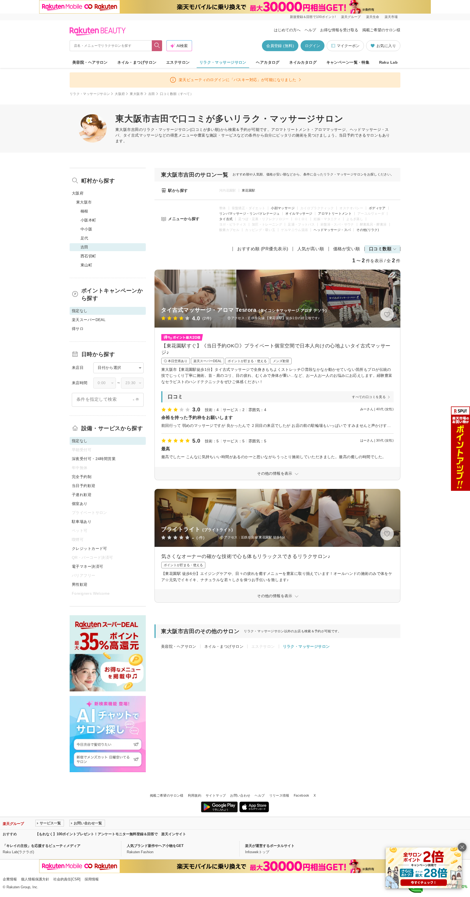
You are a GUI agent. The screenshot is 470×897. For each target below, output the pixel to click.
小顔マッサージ (283, 208)
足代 (84, 238)
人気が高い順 (310, 248)
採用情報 (92, 879)
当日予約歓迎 (83, 485)
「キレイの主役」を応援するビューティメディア (42, 846)
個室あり (80, 503)
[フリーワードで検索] (157, 45)
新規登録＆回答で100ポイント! (313, 17)
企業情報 (10, 879)
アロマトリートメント (335, 213)
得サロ (78, 328)
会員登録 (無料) (280, 46)
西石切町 (88, 256)
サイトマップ (216, 795)
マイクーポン (348, 46)
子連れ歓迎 (81, 494)
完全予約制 (81, 476)
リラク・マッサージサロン (222, 62)
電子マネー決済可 (87, 566)
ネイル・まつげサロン (136, 62)
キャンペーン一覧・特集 (348, 62)
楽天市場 (391, 17)
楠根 (84, 211)
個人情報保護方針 (35, 879)
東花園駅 (248, 190)
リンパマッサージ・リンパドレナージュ (249, 213)
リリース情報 (279, 795)
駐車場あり (81, 521)
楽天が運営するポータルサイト (270, 846)
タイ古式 (226, 219)
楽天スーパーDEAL (89, 320)
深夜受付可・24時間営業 (94, 459)
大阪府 (120, 94)
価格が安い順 (346, 248)
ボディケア (377, 208)
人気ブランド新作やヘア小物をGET (155, 846)
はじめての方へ (287, 30)
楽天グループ (351, 17)
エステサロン (178, 62)
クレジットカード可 (89, 548)
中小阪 (86, 229)
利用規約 (194, 795)
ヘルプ (310, 30)
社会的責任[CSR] (67, 879)
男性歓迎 (80, 584)
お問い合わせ (240, 795)
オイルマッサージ (298, 213)
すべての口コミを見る (369, 397)
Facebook (301, 795)
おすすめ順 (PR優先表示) (262, 248)
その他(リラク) (367, 230)
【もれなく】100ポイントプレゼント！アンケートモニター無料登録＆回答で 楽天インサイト (110, 834)
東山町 (86, 265)
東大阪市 (136, 94)
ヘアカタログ (268, 62)
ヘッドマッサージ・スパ (332, 230)
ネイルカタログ (303, 62)
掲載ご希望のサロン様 (381, 30)
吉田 (151, 94)
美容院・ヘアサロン (90, 62)
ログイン (312, 46)
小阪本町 (88, 220)
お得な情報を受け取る (339, 30)
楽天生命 (372, 17)
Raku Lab (388, 62)
